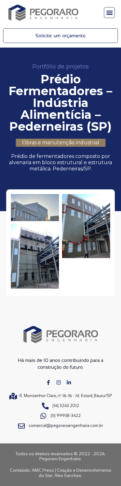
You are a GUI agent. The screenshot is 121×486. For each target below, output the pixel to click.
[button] (109, 12)
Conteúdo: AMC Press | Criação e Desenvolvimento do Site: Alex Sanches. (60, 473)
